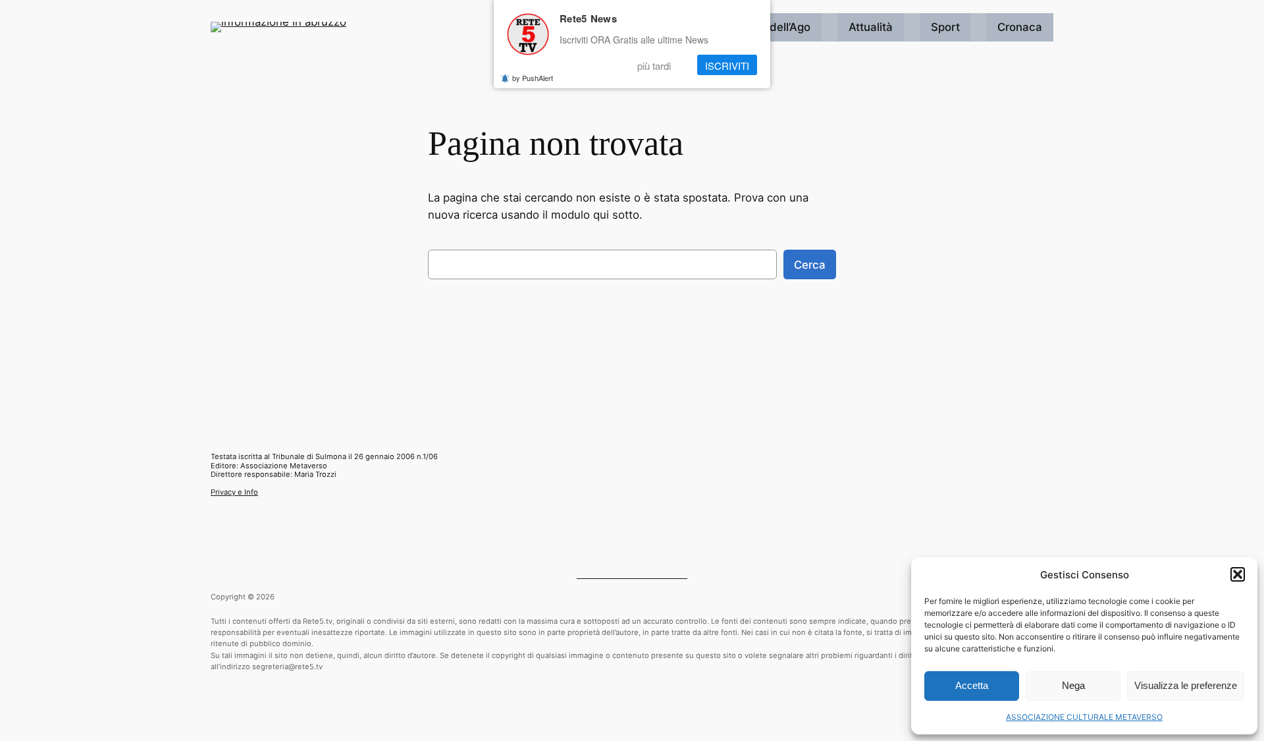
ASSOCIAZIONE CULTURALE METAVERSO (1084, 717)
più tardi (654, 65)
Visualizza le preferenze (1185, 685)
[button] (1237, 574)
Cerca (810, 264)
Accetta (971, 685)
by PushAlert (532, 77)
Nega (1073, 685)
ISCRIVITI (727, 65)
